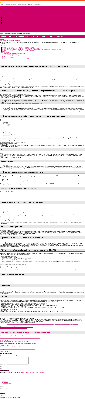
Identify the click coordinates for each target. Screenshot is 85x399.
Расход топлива (5, 13)
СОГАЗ (4, 61)
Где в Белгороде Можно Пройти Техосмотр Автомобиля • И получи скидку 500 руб (16, 327)
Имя (1, 366)
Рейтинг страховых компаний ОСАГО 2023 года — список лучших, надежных (18, 50)
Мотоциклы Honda (8, 12)
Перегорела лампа (8, 27)
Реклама (4, 378)
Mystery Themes (43, 374)
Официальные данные (6, 22)
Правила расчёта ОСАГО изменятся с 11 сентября (12, 55)
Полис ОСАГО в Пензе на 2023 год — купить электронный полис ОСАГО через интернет (20, 48)
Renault (6, 9)
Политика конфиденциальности (8, 380)
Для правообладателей (6, 383)
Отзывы (4, 62)
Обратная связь (5, 382)
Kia (5, 7)
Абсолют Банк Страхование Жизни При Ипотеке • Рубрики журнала (13, 328)
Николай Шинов (7, 40)
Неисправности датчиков (10, 26)
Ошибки (4, 23)
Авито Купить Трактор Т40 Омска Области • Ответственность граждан (18, 343)
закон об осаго (14, 326)
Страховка (2, 39)
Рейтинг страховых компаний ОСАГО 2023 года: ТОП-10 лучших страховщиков (18, 47)
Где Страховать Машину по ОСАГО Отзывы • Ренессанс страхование (17, 349)
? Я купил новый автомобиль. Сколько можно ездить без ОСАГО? (16, 58)
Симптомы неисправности (10, 28)
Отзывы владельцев (8, 19)
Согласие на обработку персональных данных (11, 377)
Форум (3, 29)
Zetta (3, 51)
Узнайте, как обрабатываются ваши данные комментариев (32, 372)
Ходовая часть (5, 17)
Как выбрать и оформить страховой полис (11, 54)
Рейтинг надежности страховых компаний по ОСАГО (13, 53)
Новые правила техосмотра (8, 59)
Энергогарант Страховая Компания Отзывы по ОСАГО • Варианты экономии (20, 338)
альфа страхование (8, 326)
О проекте (4, 381)
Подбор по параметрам (6, 16)
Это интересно (5, 52)
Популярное (5, 60)
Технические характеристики (8, 20)
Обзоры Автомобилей (6, 6)
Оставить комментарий (15, 40)
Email (1, 368)
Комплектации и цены (6, 18)
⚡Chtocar (2, 2)
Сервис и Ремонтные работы (8, 11)
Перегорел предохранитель (10, 25)
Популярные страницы (9, 15)
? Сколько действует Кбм (8, 56)
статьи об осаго (34, 326)
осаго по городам (27, 326)
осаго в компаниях (20, 326)
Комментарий (3, 364)
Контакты (4, 376)
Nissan (6, 10)
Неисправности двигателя (10, 24)
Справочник (4, 14)
